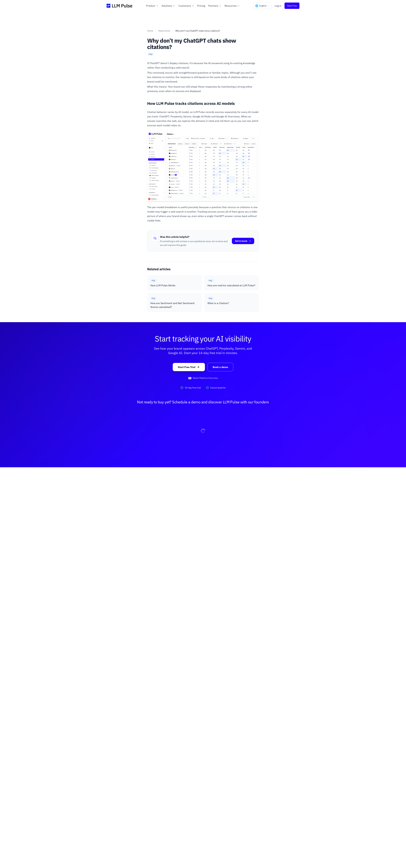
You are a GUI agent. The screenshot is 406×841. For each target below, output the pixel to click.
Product (150, 5)
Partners (213, 5)
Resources (231, 5)
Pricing (201, 5)
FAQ (150, 54)
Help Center (164, 30)
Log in (278, 5)
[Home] (119, 6)
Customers (184, 5)
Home (150, 30)
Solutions (166, 5)
